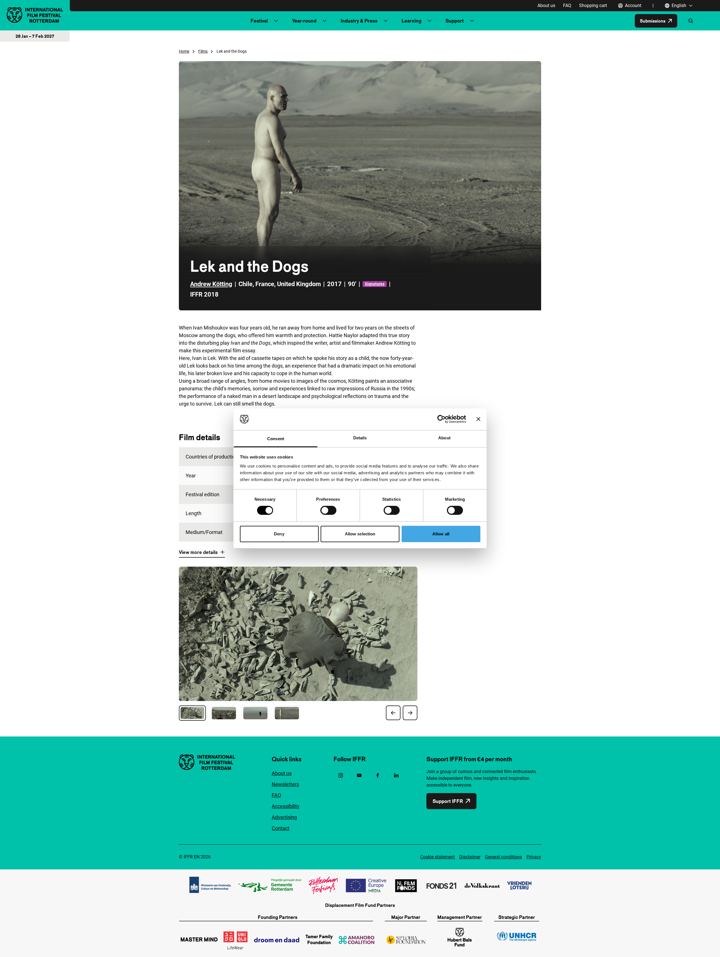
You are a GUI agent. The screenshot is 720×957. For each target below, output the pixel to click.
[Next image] (410, 712)
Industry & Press (359, 21)
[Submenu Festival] (276, 21)
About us (546, 5)
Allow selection (360, 533)
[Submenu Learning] (429, 21)
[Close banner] (478, 419)
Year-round (304, 21)
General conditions (503, 857)
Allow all (440, 533)
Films (203, 51)
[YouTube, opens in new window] (359, 775)
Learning (411, 21)
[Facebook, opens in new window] (378, 775)
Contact (280, 828)
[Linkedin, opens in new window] (396, 775)
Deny (279, 533)
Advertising (284, 817)
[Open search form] (691, 21)
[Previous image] (393, 712)
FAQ (567, 5)
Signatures (374, 284)
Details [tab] (360, 437)
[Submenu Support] (472, 21)
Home (184, 51)
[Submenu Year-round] (325, 21)
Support (455, 21)
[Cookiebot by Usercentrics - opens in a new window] (441, 419)
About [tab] (444, 437)
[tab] (192, 713)
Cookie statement (437, 857)
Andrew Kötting (211, 284)
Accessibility (286, 806)
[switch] (328, 510)
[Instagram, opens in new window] (341, 775)
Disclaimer (469, 857)
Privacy (533, 857)
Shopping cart (593, 5)
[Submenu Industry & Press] (386, 21)
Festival (259, 21)
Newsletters (285, 784)
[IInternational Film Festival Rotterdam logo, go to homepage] (35, 15)
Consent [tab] (275, 438)
